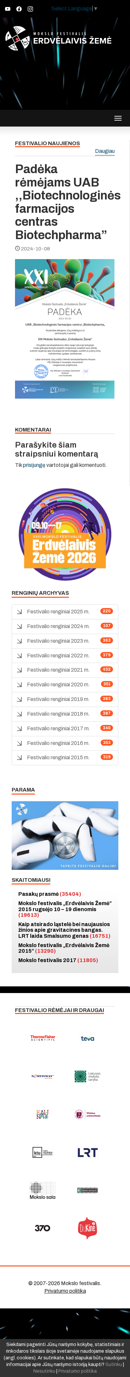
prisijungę (34, 465)
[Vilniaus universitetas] (87, 1114)
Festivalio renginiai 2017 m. (58, 728)
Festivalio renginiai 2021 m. (58, 670)
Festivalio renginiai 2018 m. (58, 714)
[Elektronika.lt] (87, 1190)
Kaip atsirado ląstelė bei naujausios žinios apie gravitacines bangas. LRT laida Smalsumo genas (64, 930)
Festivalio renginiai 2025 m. (58, 611)
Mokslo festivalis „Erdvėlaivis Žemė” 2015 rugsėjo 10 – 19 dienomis (65, 909)
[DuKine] (87, 1228)
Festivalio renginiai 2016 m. (58, 743)
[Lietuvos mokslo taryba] (87, 1076)
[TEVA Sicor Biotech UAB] (87, 1038)
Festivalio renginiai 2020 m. (58, 684)
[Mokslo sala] (42, 1190)
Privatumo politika (65, 1291)
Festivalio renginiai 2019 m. (58, 699)
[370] (42, 1228)
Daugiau (105, 151)
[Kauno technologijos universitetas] (42, 1152)
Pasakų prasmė (49, 894)
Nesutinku (44, 1371)
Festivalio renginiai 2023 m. (58, 641)
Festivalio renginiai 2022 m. (58, 655)
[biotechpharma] (42, 1076)
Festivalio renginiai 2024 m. (58, 626)
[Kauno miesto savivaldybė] (42, 1114)
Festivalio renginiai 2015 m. (58, 757)
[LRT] (87, 1152)
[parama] (65, 835)
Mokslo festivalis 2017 (58, 960)
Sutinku (113, 1364)
